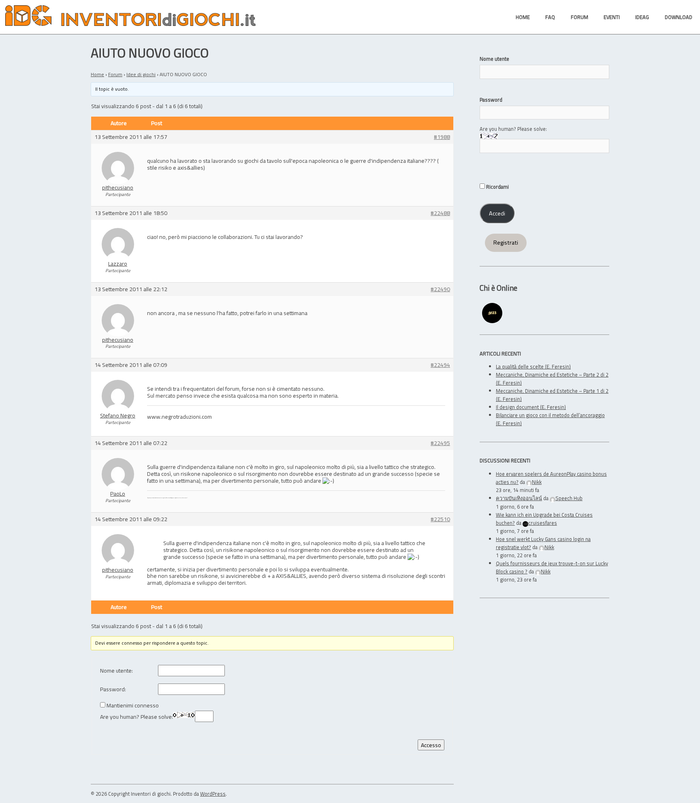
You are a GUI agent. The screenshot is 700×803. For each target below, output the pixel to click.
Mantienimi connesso (133, 705)
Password (491, 100)
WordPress (213, 794)
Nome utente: (116, 670)
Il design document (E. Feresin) (531, 407)
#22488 (440, 213)
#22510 (440, 519)
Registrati (505, 242)
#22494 (440, 365)
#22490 (440, 289)
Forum (115, 74)
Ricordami (497, 187)
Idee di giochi (141, 74)
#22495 (440, 443)
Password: (113, 689)
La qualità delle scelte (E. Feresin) (533, 366)
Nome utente (494, 59)
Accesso (431, 745)
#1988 (442, 137)
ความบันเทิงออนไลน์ (519, 498)
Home (97, 74)
